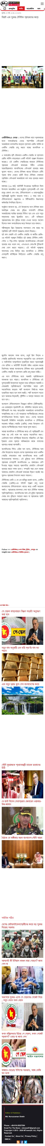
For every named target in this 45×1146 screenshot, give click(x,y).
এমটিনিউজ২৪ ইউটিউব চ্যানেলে (20, 552)
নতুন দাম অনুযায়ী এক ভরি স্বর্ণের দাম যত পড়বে (20, 648)
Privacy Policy (30, 1136)
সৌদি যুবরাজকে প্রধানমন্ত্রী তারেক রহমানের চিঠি (21, 766)
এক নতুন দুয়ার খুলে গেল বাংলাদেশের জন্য (20, 684)
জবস (39, 8)
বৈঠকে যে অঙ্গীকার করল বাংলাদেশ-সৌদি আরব (22, 837)
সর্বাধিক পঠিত (8, 917)
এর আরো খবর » (4, 605)
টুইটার (28, 549)
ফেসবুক (33, 549)
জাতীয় (21, 8)
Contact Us (9, 1136)
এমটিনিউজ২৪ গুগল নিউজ (18, 549)
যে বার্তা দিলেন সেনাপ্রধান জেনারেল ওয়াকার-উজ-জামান (21, 802)
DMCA (7, 1139)
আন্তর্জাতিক (30, 8)
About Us (19, 1136)
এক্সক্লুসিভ (12, 8)
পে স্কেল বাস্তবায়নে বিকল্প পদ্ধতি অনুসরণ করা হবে (21, 612)
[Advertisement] (22, 42)
